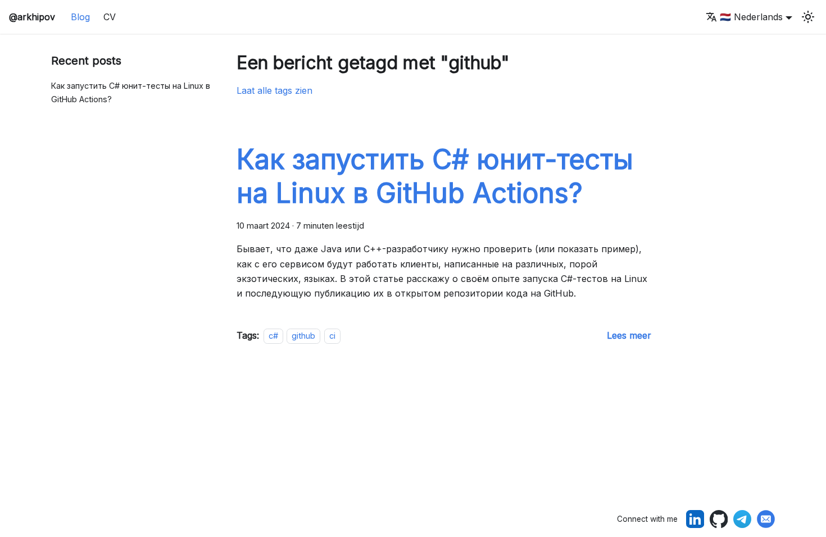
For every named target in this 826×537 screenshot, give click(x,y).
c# (273, 335)
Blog (80, 16)
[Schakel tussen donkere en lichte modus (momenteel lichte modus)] (808, 17)
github (303, 335)
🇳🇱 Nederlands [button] (751, 16)
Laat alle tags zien (274, 90)
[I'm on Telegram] (742, 519)
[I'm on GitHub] (719, 519)
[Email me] (766, 519)
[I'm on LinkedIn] (695, 519)
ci (332, 335)
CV (109, 16)
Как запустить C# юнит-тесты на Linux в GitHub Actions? (130, 92)
